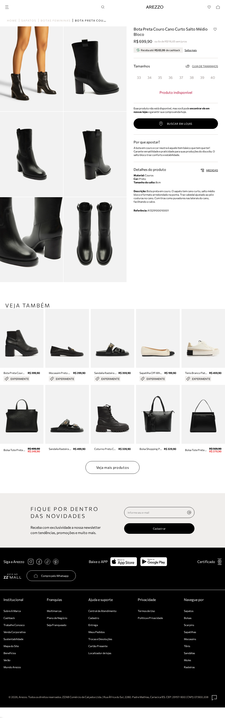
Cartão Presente (97, 646)
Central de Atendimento (102, 610)
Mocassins (190, 638)
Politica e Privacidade (150, 617)
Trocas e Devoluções (100, 638)
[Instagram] (31, 562)
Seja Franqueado (56, 624)
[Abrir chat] (214, 698)
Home (12, 20)
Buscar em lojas (179, 123)
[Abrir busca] (102, 7)
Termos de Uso (146, 610)
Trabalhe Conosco (14, 624)
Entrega (93, 624)
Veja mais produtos (112, 467)
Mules (187, 660)
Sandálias (189, 653)
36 (171, 77)
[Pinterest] (56, 562)
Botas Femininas (56, 20)
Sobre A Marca (12, 610)
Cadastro (93, 617)
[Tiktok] (47, 562)
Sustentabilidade (13, 638)
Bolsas (187, 617)
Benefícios (10, 653)
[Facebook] (39, 562)
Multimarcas (54, 610)
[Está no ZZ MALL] (12, 576)
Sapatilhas (190, 631)
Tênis (187, 646)
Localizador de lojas (99, 653)
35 (160, 77)
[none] (189, 512)
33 (139, 77)
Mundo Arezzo (12, 667)
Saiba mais (191, 50)
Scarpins (189, 624)
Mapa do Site (11, 646)
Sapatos (28, 20)
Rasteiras (189, 667)
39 (202, 77)
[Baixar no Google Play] (153, 561)
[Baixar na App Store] (123, 561)
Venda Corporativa (14, 631)
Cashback (9, 617)
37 (181, 77)
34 (149, 77)
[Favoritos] (209, 7)
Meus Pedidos (96, 631)
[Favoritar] (215, 29)
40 (212, 77)
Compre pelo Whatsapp (55, 575)
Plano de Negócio (57, 617)
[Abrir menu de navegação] (8, 6)
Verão (7, 660)
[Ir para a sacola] (218, 7)
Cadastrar (159, 528)
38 (192, 77)
